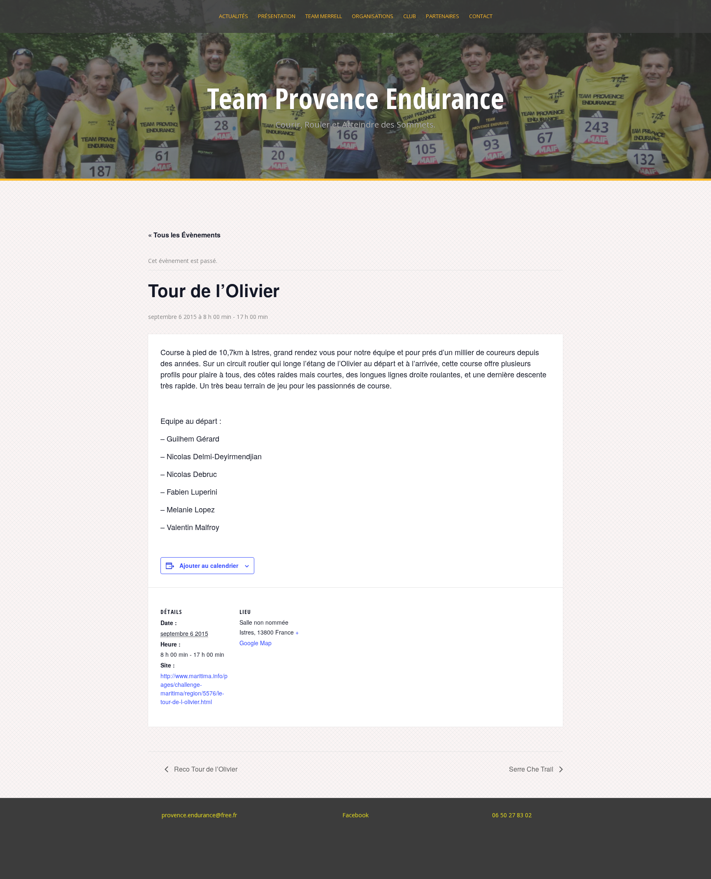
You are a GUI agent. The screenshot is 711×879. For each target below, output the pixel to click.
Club (409, 16)
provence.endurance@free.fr (199, 815)
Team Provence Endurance (355, 98)
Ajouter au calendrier (208, 565)
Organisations (372, 16)
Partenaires (442, 16)
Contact (481, 16)
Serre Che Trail (532, 769)
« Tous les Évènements (184, 235)
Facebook (355, 815)
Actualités (233, 16)
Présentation (276, 16)
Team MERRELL (323, 16)
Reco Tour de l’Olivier (204, 769)
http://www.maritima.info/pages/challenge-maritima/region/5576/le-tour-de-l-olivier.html (194, 689)
